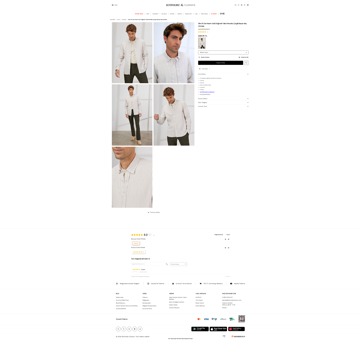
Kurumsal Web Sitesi (122, 300)
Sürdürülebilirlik (121, 308)
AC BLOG (198, 297)
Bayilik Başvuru (120, 303)
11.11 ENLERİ (214, 13)
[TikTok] (140, 329)
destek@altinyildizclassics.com (231, 300)
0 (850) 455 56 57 (227, 297)
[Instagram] (118, 329)
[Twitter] (129, 329)
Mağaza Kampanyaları (149, 306)
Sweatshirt (155, 13)
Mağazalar (146, 300)
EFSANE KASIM (139, 13)
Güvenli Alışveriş (174, 308)
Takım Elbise (204, 13)
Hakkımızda (119, 297)
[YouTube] (134, 329)
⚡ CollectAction (227, 276)
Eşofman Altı (188, 13)
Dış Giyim (164, 13)
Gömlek (172, 13)
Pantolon (180, 13)
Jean (196, 13)
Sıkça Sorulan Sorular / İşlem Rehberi (178, 298)
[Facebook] (123, 329)
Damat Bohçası (200, 306)
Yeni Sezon (199, 300)
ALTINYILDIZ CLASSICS (207, 92)
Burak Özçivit (200, 303)
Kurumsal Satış (147, 308)
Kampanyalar (147, 303)
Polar (147, 13)
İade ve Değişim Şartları (176, 302)
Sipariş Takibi (173, 305)
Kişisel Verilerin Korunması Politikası (127, 306)
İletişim (224, 308)
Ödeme (145, 297)
